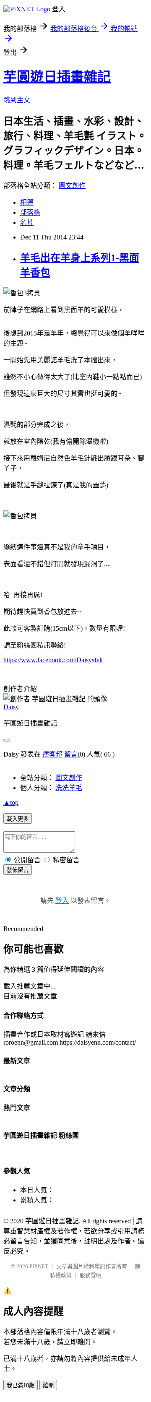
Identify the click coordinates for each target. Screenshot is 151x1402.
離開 (48, 1385)
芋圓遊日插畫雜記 (57, 76)
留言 (71, 754)
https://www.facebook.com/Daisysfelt (53, 659)
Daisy (11, 706)
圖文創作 (72, 185)
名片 (27, 222)
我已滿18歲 (20, 1385)
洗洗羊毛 (68, 787)
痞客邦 (52, 754)
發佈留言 (18, 870)
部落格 (30, 212)
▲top (10, 802)
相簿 (27, 202)
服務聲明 (91, 1275)
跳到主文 (16, 100)
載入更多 (18, 819)
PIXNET (38, 1266)
